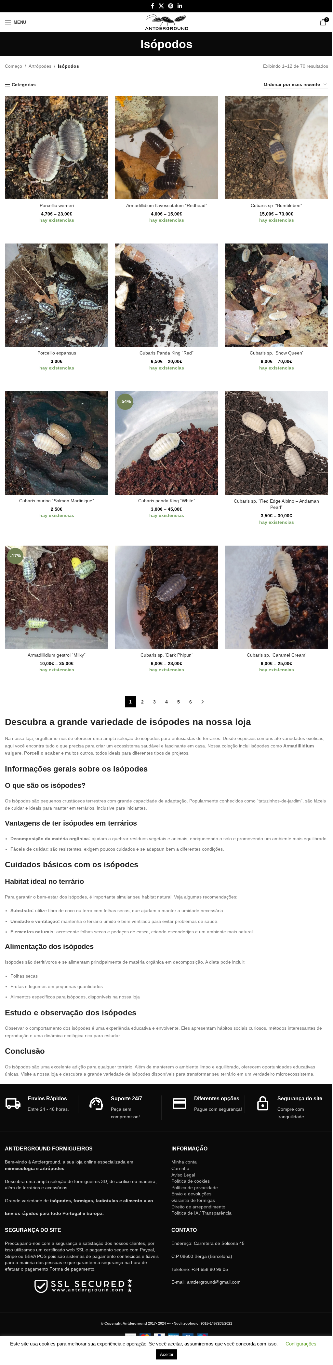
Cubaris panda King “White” (166, 500)
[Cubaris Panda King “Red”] (166, 295)
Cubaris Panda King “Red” (166, 352)
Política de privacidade (194, 1187)
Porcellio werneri (57, 205)
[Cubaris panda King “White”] (166, 443)
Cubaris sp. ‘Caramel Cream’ (276, 655)
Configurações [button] (301, 1343)
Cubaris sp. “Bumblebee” (276, 205)
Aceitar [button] (166, 1354)
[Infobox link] (41, 1104)
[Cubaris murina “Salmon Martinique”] (56, 443)
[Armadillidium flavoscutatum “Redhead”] (166, 147)
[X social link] (161, 6)
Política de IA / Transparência (201, 1213)
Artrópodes (40, 66)
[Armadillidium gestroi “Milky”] (56, 597)
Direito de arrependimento (198, 1206)
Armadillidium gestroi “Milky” (57, 655)
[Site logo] (167, 21)
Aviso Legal (183, 1174)
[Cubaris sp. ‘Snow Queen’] (276, 295)
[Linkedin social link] (180, 6)
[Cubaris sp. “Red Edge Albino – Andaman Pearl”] (276, 443)
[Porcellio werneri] (56, 147)
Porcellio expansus (56, 352)
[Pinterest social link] (170, 6)
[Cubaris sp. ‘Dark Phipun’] (166, 597)
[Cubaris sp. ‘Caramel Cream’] (276, 597)
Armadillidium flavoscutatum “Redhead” (166, 205)
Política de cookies (190, 1181)
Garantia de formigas (193, 1200)
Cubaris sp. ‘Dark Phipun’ (166, 655)
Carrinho (180, 1168)
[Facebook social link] (152, 6)
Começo (13, 66)
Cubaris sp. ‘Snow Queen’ (276, 352)
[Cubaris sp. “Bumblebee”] (276, 147)
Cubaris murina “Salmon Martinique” (56, 500)
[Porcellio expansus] (56, 295)
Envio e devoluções (191, 1193)
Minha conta (184, 1161)
